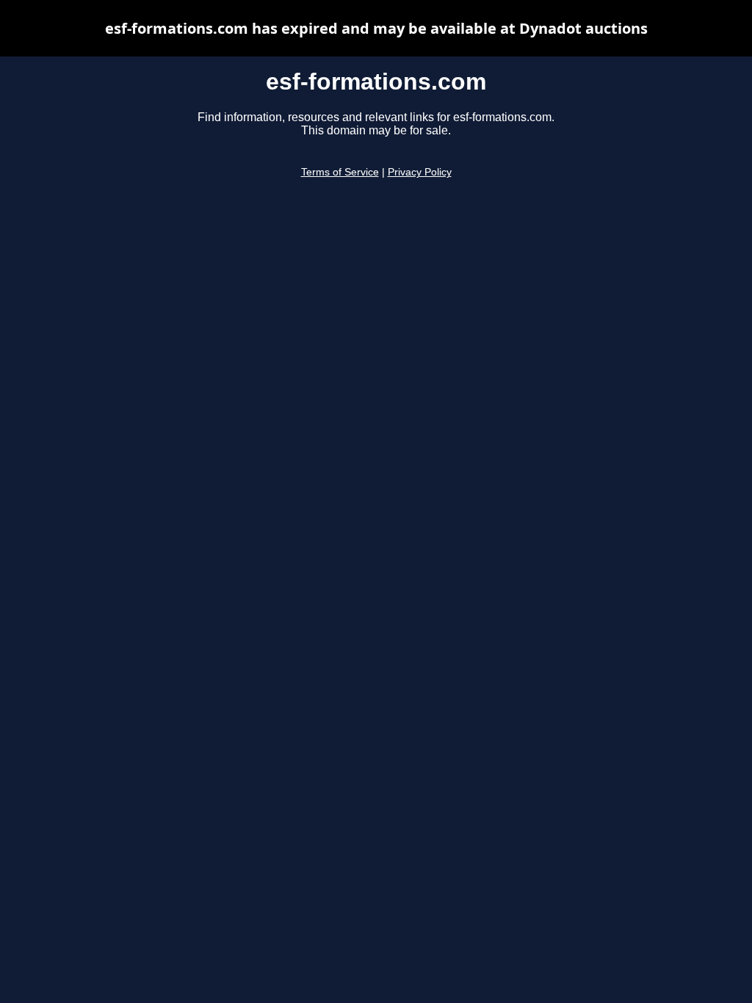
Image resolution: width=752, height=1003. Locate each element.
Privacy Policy (420, 172)
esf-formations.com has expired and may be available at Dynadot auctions (376, 28)
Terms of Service (340, 172)
